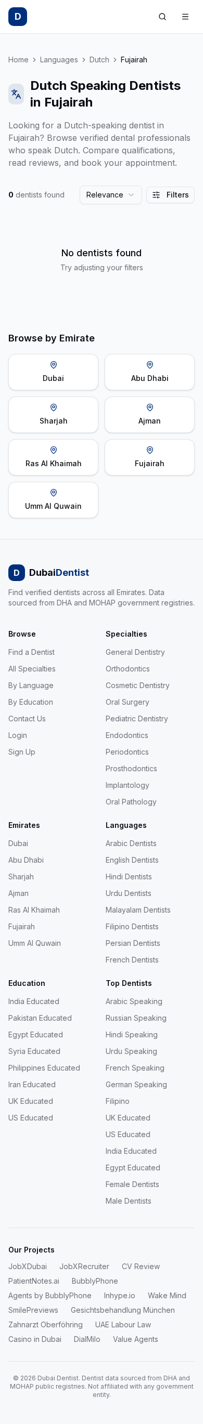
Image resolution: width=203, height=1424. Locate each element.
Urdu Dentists (128, 893)
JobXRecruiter (84, 1266)
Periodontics (127, 751)
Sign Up (21, 751)
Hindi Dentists (129, 876)
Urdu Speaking (131, 1051)
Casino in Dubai (34, 1339)
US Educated (30, 1117)
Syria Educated (34, 1051)
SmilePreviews (33, 1310)
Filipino (118, 1101)
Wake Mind (167, 1295)
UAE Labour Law (123, 1324)
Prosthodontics (131, 768)
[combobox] (111, 195)
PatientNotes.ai (33, 1280)
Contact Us (27, 718)
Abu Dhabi (26, 859)
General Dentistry (135, 652)
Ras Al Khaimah (34, 909)
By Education (30, 701)
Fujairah (21, 926)
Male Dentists (128, 1200)
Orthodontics (128, 668)
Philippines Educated (44, 1067)
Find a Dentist (31, 652)
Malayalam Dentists (138, 909)
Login (17, 735)
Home (18, 59)
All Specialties (32, 668)
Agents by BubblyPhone (50, 1295)
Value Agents (135, 1339)
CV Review (141, 1266)
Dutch (99, 59)
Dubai (18, 843)
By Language (31, 685)
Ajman (18, 893)
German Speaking (136, 1084)
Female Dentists (132, 1184)
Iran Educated (32, 1084)
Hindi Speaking (132, 1034)
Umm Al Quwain (34, 943)
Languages (59, 59)
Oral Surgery (127, 701)
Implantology (127, 785)
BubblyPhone (95, 1280)
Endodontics (127, 735)
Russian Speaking (136, 1017)
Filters (178, 194)
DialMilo (87, 1339)
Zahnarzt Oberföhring (45, 1324)
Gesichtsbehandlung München (123, 1310)
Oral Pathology (131, 801)
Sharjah (21, 876)
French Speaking (135, 1067)
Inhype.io (119, 1295)
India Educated (33, 1001)
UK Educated (30, 1101)
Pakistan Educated (40, 1017)
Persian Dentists (133, 943)
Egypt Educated (35, 1034)
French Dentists (132, 959)
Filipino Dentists (132, 926)
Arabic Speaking (134, 1001)
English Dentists (132, 859)
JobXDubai (27, 1266)
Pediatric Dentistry (137, 718)
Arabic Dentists (131, 843)
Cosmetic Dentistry (138, 685)
